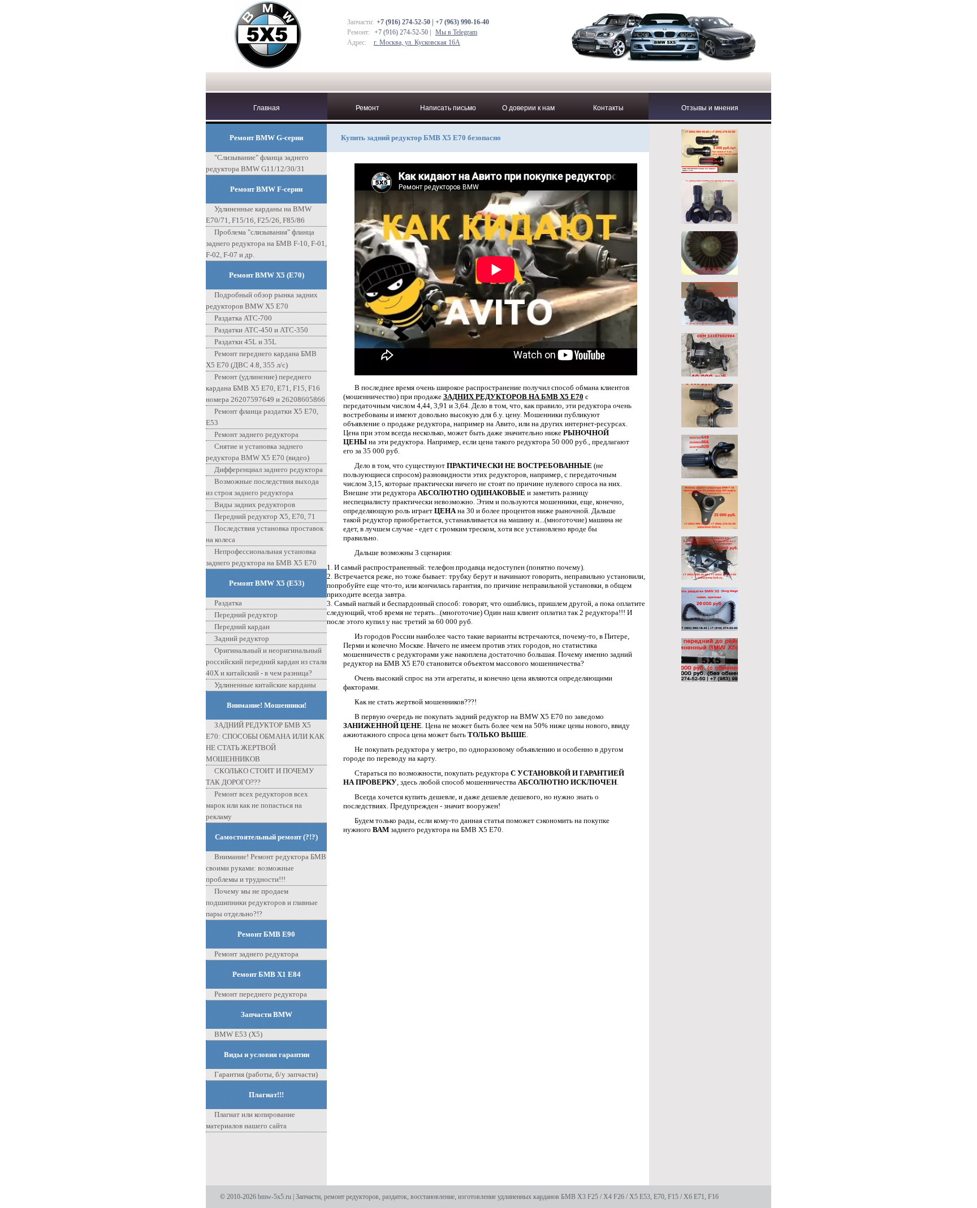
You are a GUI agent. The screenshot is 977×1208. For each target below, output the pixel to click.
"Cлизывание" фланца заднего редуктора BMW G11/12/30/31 (257, 163)
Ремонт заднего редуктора (256, 434)
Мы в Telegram (456, 32)
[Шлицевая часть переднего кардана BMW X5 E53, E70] (709, 170)
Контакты (608, 108)
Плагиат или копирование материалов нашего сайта (250, 1120)
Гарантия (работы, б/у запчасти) (266, 1074)
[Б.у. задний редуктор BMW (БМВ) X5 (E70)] (709, 322)
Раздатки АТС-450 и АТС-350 (261, 330)
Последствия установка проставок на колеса (264, 534)
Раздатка (228, 603)
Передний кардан (242, 626)
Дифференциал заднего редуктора (268, 469)
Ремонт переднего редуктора (260, 994)
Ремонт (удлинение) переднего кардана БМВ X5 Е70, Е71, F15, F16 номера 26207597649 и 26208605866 (265, 388)
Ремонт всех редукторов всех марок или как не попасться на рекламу (257, 805)
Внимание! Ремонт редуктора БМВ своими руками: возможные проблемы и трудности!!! (266, 868)
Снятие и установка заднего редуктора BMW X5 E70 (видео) (257, 452)
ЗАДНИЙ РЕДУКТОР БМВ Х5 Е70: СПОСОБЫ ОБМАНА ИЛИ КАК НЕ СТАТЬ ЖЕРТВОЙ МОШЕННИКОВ (265, 742)
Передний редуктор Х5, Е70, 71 (264, 516)
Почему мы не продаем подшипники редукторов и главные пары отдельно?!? (262, 902)
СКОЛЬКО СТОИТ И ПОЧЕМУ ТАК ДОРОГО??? (260, 776)
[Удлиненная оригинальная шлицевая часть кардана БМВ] (709, 475)
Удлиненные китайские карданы (265, 685)
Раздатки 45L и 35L (245, 341)
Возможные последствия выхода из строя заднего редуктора (262, 487)
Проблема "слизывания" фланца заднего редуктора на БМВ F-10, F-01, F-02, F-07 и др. (266, 243)
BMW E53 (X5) (238, 1034)
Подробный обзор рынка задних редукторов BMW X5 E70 (262, 300)
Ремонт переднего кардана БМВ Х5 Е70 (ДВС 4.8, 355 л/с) (261, 359)
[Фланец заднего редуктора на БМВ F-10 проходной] (709, 526)
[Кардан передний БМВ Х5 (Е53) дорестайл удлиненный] (709, 678)
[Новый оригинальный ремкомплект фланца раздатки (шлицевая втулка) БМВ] (709, 271)
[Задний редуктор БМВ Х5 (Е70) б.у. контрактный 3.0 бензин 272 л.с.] (709, 577)
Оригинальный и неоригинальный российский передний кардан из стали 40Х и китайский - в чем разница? (266, 661)
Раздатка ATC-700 (243, 318)
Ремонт (367, 108)
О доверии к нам (528, 108)
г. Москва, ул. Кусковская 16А (417, 42)
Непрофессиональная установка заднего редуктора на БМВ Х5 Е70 (261, 557)
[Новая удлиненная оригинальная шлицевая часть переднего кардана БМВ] (709, 424)
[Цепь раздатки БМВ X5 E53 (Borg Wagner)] (709, 628)
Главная (266, 108)
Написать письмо (448, 108)
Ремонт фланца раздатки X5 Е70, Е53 (262, 417)
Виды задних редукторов (254, 504)
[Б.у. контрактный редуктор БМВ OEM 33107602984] (709, 373)
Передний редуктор (246, 615)
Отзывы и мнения (709, 108)
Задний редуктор (241, 638)
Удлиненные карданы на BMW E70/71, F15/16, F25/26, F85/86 (259, 214)
